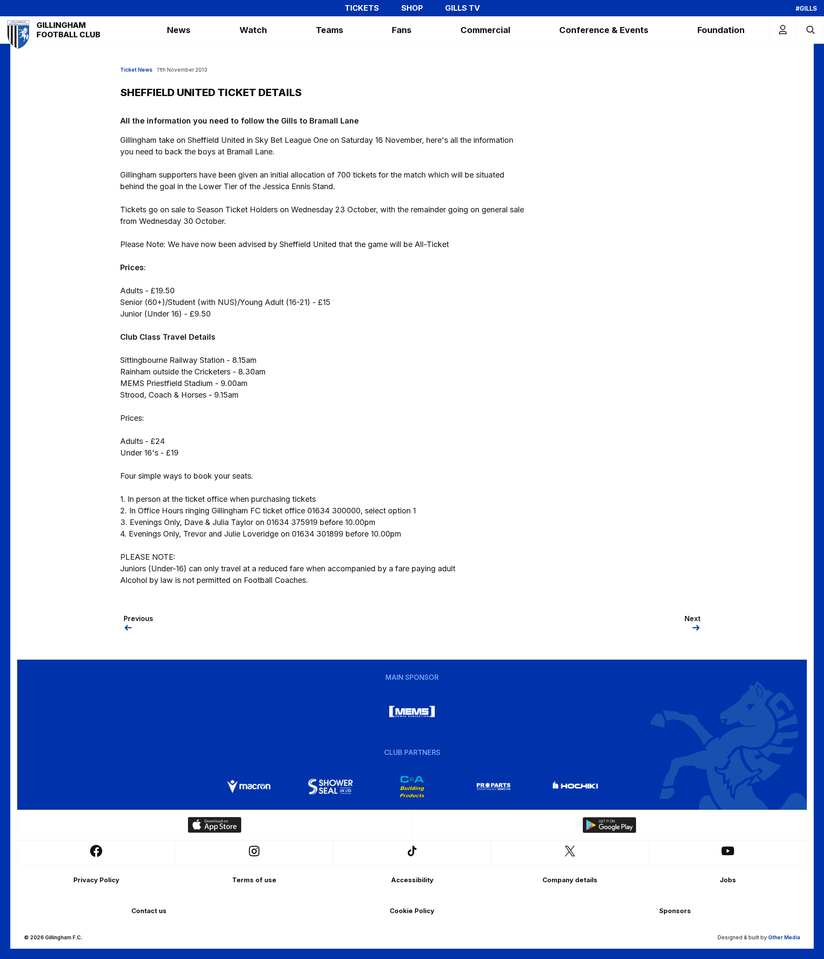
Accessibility (412, 880)
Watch (253, 30)
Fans (402, 30)
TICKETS (362, 8)
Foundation (721, 30)
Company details (569, 880)
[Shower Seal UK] (330, 786)
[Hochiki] (575, 786)
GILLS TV (462, 8)
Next (692, 618)
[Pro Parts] (493, 786)
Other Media (784, 937)
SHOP (412, 8)
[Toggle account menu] (782, 29)
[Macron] (249, 786)
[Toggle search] (810, 29)
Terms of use (254, 880)
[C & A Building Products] (412, 786)
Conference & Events (603, 30)
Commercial (485, 30)
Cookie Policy (412, 911)
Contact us (149, 911)
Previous (138, 618)
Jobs (728, 880)
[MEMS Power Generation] (412, 711)
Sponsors (675, 911)
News (179, 30)
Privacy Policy (96, 880)
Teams (329, 30)
